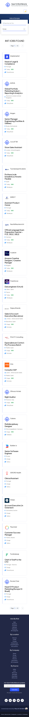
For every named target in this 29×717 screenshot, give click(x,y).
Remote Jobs (7, 714)
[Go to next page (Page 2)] (22, 45)
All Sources (14, 677)
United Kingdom (14, 644)
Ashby (14, 669)
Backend (14, 623)
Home (2, 714)
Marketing (14, 629)
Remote (14, 638)
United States (14, 643)
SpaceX (14, 657)
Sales (14, 622)
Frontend (14, 625)
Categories (13, 714)
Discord (15, 658)
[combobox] (14, 23)
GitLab (14, 655)
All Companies (14, 662)
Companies (25, 714)
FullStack (14, 627)
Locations (19, 714)
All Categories (14, 630)
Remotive (14, 672)
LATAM (14, 639)
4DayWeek (14, 676)
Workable (14, 674)
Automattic (14, 660)
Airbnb (14, 653)
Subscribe (14, 689)
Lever (14, 671)
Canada (15, 641)
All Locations (14, 646)
